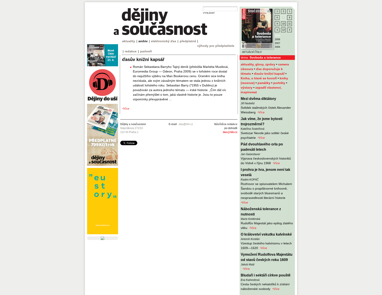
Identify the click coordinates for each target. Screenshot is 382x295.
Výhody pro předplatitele (215, 46)
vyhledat (209, 13)
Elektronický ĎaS (163, 41)
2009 (277, 35)
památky (264, 83)
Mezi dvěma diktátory (258, 99)
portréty (279, 83)
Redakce (131, 51)
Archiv (143, 41)
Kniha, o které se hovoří (259, 78)
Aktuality (128, 41)
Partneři (146, 51)
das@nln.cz (230, 132)
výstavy (247, 87)
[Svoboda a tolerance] (257, 28)
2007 (277, 43)
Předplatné (188, 41)
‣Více (261, 112)
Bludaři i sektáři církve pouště (265, 275)
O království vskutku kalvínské (266, 234)
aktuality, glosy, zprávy (258, 64)
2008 (277, 39)
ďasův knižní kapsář (269, 73)
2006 (277, 47)
